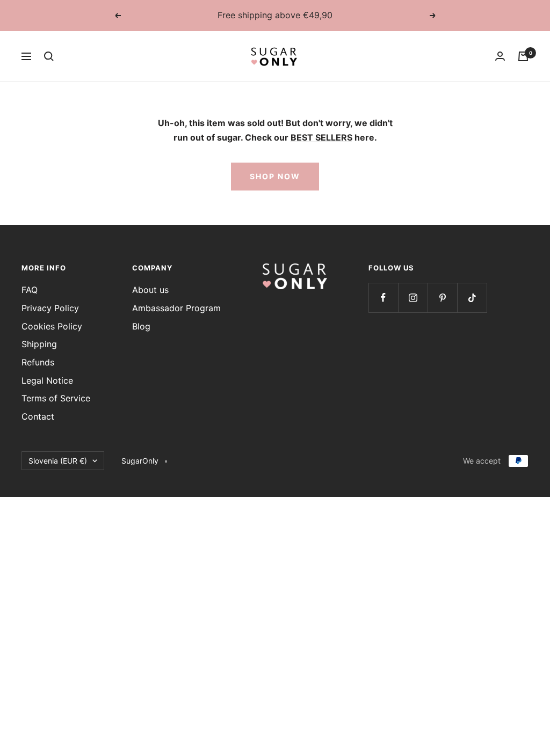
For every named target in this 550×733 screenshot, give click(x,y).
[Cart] (523, 56)
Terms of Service (55, 398)
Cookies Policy (51, 326)
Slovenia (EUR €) (57, 460)
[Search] (49, 56)
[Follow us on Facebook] (383, 297)
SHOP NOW (275, 176)
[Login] (500, 56)
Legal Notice (47, 380)
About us (150, 289)
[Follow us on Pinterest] (442, 297)
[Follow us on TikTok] (472, 297)
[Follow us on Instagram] (413, 297)
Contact (37, 416)
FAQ (29, 289)
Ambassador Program (176, 308)
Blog (141, 326)
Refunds (37, 362)
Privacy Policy (50, 308)
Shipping (39, 344)
